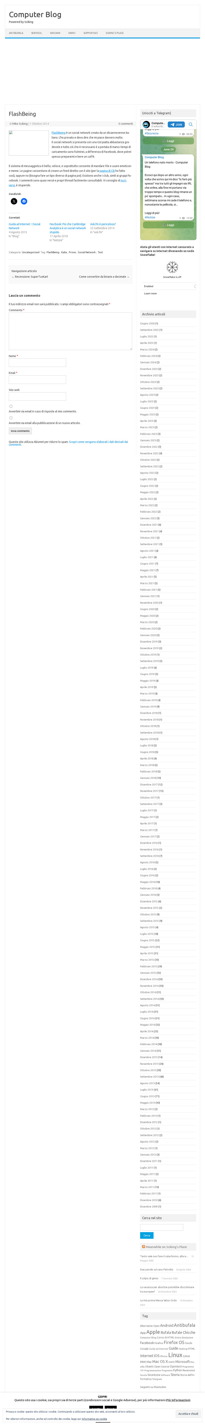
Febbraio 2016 (148, 888)
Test (100, 252)
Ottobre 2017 (148, 797)
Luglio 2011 (146, 1167)
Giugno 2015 (147, 940)
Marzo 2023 (147, 427)
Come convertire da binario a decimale (104, 276)
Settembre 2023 (149, 388)
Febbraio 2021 (148, 589)
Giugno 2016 (147, 875)
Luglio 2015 (146, 933)
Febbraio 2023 (148, 433)
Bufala (166, 1332)
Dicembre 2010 (149, 1200)
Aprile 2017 (146, 823)
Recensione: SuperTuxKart (30, 276)
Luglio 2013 (146, 1089)
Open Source (161, 1366)
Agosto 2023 (147, 394)
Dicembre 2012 (149, 1122)
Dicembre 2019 (149, 641)
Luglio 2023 (146, 401)
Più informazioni (178, 1400)
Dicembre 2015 (149, 901)
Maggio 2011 (147, 1174)
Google (144, 1348)
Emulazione (187, 1337)
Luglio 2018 (146, 745)
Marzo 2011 (147, 1187)
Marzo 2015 (147, 959)
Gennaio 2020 (148, 635)
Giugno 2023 (147, 407)
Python (177, 1370)
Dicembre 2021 (149, 524)
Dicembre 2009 (149, 1206)
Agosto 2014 (147, 1005)
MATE (172, 1362)
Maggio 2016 (147, 882)
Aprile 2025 (146, 342)
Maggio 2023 (147, 414)
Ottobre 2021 (148, 537)
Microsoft (182, 1361)
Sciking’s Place (115, 33)
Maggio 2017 (147, 817)
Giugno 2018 (147, 752)
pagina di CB (107, 170)
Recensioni (189, 1370)
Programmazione (152, 1370)
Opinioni (176, 1366)
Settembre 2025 (149, 329)
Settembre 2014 (149, 998)
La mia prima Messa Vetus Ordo (158, 1300)
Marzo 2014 (147, 1037)
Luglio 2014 (146, 1011)
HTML (191, 1348)
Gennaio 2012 (148, 1154)
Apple (153, 1332)
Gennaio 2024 (148, 362)
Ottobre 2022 (148, 459)
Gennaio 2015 (148, 972)
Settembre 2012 (149, 1135)
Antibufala (16, 33)
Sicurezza (154, 1374)
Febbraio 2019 (148, 700)
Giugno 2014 (147, 1018)
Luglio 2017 (146, 810)
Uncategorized (30, 252)
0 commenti (126, 123)
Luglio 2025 (146, 336)
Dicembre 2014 (149, 979)
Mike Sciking (20, 123)
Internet (146, 1356)
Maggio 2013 (147, 1102)
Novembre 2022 (149, 453)
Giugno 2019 (147, 674)
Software (165, 1375)
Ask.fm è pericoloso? (103, 224)
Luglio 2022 (146, 479)
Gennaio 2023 (148, 440)
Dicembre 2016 (149, 842)
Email (13, 372)
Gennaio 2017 (148, 836)
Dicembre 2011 (149, 1161)
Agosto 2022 (147, 472)
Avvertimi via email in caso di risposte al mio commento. (43, 411)
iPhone (164, 1356)
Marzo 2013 (147, 1109)
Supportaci (90, 33)
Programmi (167, 1370)
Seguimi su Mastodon (153, 1387)
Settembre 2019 (149, 661)
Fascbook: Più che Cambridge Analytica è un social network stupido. (68, 228)
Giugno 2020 (147, 609)
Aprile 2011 (146, 1180)
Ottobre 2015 (148, 914)
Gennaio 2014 (148, 1050)
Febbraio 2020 (148, 628)
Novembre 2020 (149, 602)
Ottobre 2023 (148, 382)
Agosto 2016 (147, 862)
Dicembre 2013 (149, 1057)
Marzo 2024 (147, 349)
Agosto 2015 (147, 927)
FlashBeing (58, 132)
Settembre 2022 (149, 466)
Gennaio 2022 (148, 518)
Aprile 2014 (146, 1031)
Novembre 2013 (149, 1063)
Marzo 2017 (147, 830)
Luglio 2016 (146, 868)
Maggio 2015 (147, 946)
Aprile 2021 (146, 576)
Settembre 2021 (149, 544)
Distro (178, 1337)
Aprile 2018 (146, 758)
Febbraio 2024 (148, 355)
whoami (55, 33)
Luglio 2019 (146, 667)
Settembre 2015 (149, 920)
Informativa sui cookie (94, 1419)
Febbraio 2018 (148, 771)
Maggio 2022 (147, 492)
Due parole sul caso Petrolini (156, 1269)
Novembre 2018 (149, 719)
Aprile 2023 (146, 420)
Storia (175, 1374)
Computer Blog (35, 14)
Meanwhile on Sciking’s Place (166, 1247)
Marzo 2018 (147, 765)
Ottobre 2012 (148, 1128)
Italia (64, 252)
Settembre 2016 (149, 855)
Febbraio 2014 (148, 1044)
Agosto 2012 (147, 1141)
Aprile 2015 (146, 953)
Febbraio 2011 (148, 1193)
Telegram (157, 1379)
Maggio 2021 (147, 570)
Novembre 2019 (149, 648)
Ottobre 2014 (148, 992)
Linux (175, 1355)
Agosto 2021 (147, 550)
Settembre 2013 (149, 1076)
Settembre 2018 (149, 732)
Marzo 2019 (147, 693)
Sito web (14, 390)
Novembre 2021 (149, 531)
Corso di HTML (165, 1337)
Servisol (36, 33)
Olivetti (149, 1366)
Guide (173, 1348)
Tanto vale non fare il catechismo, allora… (164, 1256)
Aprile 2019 (146, 687)
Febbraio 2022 (148, 511)
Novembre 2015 (149, 907)
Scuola (143, 1375)
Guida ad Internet (158, 1349)
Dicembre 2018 (149, 712)
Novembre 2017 (149, 790)
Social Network (87, 252)
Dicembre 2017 (149, 784)
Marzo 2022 (147, 505)
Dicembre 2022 (149, 446)
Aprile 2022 (146, 498)
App (143, 1332)
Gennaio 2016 (148, 894)
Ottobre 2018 (148, 726)
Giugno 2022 (147, 485)
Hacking (183, 1349)
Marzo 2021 (147, 583)
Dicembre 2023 (149, 368)
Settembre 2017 (149, 804)
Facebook (147, 1343)
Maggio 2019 (147, 680)
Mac (149, 1361)
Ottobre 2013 (148, 1070)
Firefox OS (174, 1342)
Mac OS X (160, 1361)
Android (166, 1325)
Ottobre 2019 (148, 654)
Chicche (189, 1332)
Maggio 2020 (147, 615)
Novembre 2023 (149, 375)
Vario (71, 33)
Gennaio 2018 (148, 777)
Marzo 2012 (147, 1148)
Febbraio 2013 (148, 1115)
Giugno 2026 (147, 323)
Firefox (159, 1343)
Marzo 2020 (147, 622)
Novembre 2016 (149, 849)
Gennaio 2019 (148, 706)
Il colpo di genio (149, 1278)
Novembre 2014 (149, 985)
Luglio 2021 (146, 557)
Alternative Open (150, 1326)
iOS (157, 1356)
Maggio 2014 (147, 1024)
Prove (72, 252)
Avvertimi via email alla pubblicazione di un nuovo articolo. (44, 423)
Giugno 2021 (147, 563)
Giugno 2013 (147, 1096)
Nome (13, 356)
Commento (16, 310)
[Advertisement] (102, 71)
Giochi (188, 1343)
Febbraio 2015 (148, 966)
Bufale (177, 1332)
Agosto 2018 (147, 739)
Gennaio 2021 (148, 596)
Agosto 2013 (147, 1083)
